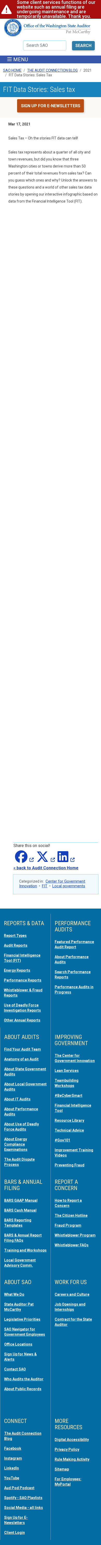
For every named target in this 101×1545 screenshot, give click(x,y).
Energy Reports (17, 970)
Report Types (15, 935)
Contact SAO (15, 1369)
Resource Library (69, 1120)
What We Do (14, 1294)
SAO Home (12, 70)
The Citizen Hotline (71, 1215)
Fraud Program (68, 1225)
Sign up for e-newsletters (50, 105)
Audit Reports (15, 945)
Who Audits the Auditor (24, 1379)
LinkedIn (11, 1468)
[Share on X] (45, 859)
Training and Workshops (25, 1250)
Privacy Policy (67, 1449)
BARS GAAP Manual (21, 1200)
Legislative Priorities (22, 1319)
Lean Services (67, 1071)
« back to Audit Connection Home (45, 867)
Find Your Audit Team (22, 1049)
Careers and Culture (72, 1294)
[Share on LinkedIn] (65, 859)
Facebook (12, 1448)
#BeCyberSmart (68, 1095)
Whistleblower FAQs (72, 1245)
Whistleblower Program (75, 1235)
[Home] (47, 30)
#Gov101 (62, 1140)
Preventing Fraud (69, 1165)
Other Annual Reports (22, 1020)
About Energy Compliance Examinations (15, 1144)
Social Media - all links (23, 1508)
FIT (44, 886)
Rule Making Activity (72, 1459)
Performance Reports (22, 980)
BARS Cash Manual (20, 1210)
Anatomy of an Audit (21, 1059)
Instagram (13, 1458)
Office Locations (18, 1344)
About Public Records (22, 1389)
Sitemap (62, 1469)
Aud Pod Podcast (19, 1488)
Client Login (14, 1532)
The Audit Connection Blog (52, 70)
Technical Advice (69, 1130)
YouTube (11, 1478)
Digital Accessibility (72, 1439)
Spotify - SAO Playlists (23, 1498)
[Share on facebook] (23, 859)
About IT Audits (17, 1099)
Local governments (68, 886)
